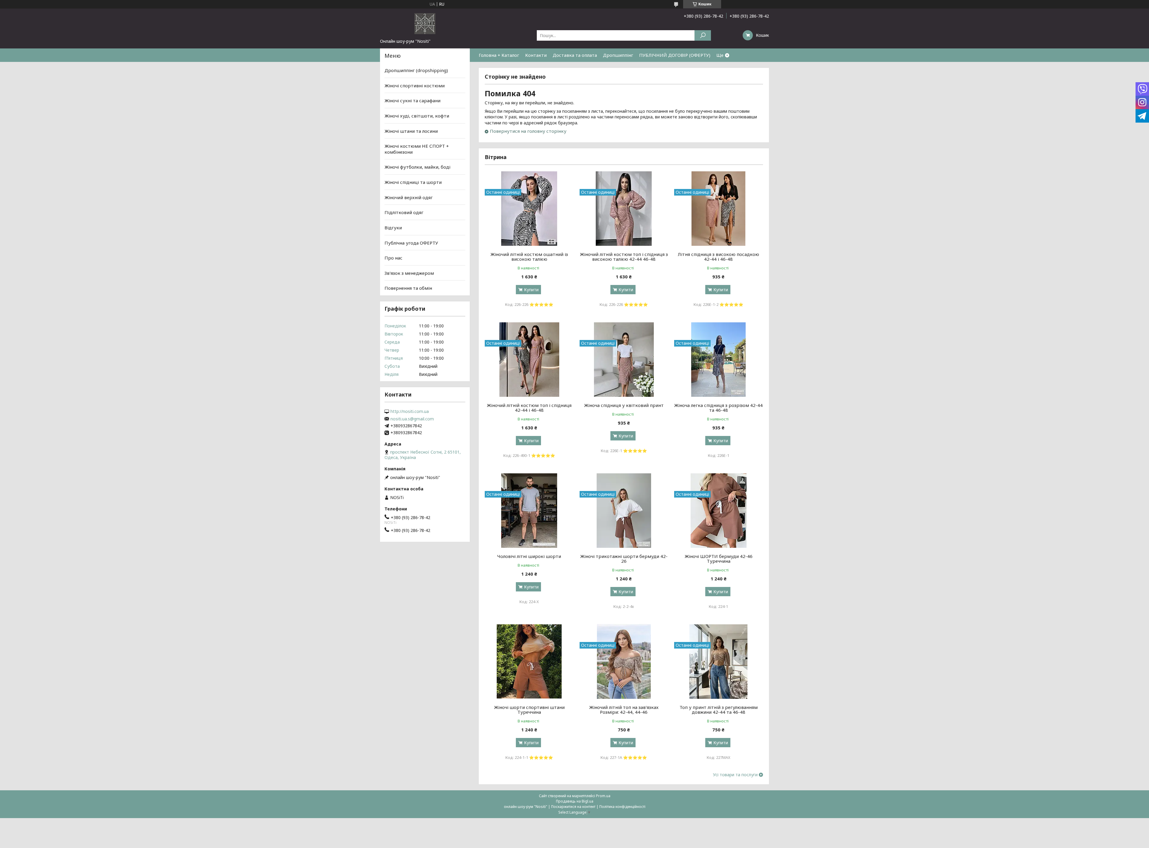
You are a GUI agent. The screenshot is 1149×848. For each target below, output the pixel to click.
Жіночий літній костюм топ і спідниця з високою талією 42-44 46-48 (624, 256)
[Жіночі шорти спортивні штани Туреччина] (529, 661)
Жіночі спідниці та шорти (413, 182)
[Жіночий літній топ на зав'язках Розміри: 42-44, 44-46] (624, 661)
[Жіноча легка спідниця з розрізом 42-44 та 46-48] (718, 359)
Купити (531, 289)
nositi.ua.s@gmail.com (412, 419)
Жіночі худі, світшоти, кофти (416, 116)
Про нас (393, 258)
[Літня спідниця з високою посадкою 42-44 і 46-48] (718, 208)
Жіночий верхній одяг (408, 197)
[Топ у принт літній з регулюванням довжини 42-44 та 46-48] (718, 661)
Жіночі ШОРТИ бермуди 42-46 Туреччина (719, 558)
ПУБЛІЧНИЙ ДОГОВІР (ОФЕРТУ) (674, 55)
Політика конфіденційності (622, 806)
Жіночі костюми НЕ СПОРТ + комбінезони (416, 149)
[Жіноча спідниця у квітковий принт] (624, 359)
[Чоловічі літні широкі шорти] (529, 510)
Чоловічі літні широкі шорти (529, 556)
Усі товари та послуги (735, 774)
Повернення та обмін (408, 288)
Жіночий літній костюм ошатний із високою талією (529, 256)
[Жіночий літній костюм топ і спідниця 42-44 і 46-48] (529, 359)
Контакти (536, 55)
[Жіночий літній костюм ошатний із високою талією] (529, 208)
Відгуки (393, 228)
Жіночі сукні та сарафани (412, 100)
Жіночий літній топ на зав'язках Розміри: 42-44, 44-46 (624, 709)
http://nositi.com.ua (409, 411)
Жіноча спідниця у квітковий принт (624, 405)
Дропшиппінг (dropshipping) (416, 70)
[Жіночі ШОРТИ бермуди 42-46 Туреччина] (718, 510)
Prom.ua (603, 795)
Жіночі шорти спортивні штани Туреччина (529, 709)
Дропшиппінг (618, 55)
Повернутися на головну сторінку (528, 131)
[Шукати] (702, 35)
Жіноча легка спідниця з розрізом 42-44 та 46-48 (718, 407)
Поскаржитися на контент (573, 806)
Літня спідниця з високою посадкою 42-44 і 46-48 (718, 256)
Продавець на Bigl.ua (574, 801)
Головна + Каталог (499, 55)
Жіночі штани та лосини (411, 131)
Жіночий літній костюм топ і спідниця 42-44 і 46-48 (529, 407)
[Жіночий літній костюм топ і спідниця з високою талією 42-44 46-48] (624, 208)
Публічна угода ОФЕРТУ (411, 242)
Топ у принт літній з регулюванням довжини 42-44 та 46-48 (719, 709)
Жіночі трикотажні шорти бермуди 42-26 (624, 558)
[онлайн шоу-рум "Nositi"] (425, 23)
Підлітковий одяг (403, 212)
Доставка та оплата (575, 55)
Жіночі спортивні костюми (414, 86)
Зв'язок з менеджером (409, 273)
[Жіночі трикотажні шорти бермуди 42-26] (624, 510)
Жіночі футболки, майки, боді (417, 167)
